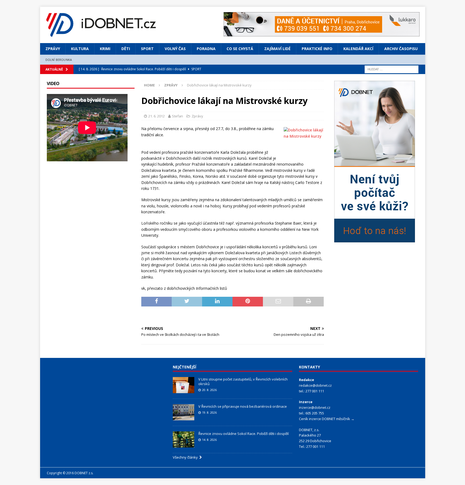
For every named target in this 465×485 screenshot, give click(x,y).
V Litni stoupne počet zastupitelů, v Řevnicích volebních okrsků (243, 381)
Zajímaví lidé (277, 48)
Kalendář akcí (358, 48)
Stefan (177, 116)
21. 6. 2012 (156, 116)
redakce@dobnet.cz (315, 385)
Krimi (105, 48)
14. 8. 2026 (209, 440)
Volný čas (175, 48)
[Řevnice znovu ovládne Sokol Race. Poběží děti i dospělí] (183, 439)
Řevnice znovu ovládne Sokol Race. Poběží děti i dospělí (243, 433)
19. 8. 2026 (209, 412)
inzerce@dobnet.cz (314, 407)
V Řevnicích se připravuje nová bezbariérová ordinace (242, 406)
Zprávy (52, 48)
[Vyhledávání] (391, 68)
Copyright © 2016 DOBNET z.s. (70, 473)
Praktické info (317, 48)
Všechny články (186, 457)
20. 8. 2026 (209, 390)
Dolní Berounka (58, 60)
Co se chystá (240, 48)
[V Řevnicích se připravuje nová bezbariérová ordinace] (183, 412)
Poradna (206, 48)
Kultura (80, 48)
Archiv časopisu (401, 48)
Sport (147, 48)
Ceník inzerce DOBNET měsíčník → (326, 418)
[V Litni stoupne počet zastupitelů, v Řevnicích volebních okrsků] (183, 385)
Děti (125, 48)
